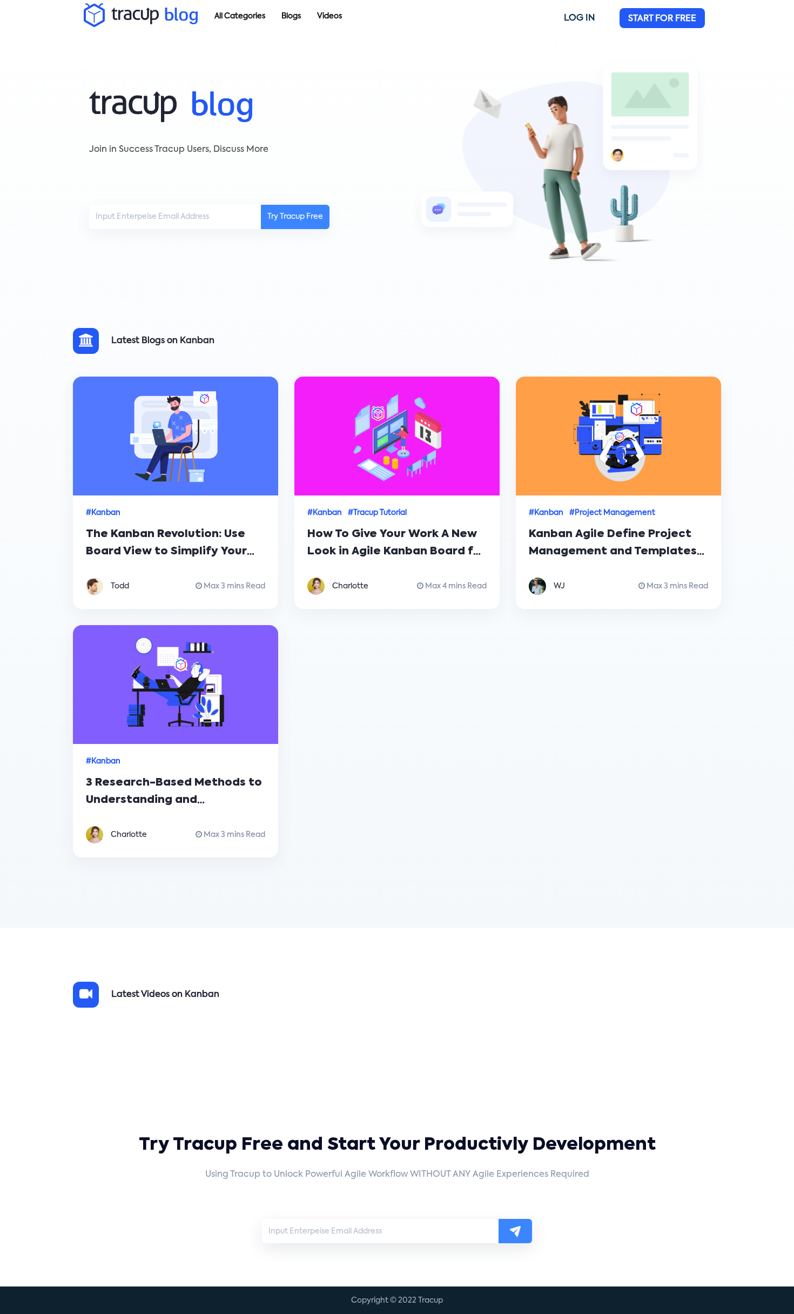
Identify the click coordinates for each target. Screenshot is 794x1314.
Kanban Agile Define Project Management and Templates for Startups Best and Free (613, 551)
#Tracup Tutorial (377, 513)
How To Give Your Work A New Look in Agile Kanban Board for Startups (396, 551)
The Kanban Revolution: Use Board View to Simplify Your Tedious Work (166, 551)
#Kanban (103, 513)
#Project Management (612, 513)
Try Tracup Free (295, 216)
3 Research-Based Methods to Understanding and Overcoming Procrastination (174, 800)
